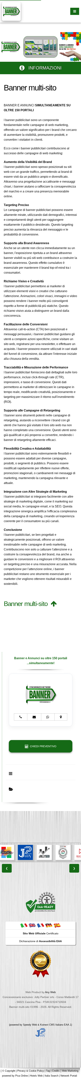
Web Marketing (70, 1070)
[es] (57, 925)
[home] (11, 11)
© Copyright (8, 1070)
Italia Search (51, 1075)
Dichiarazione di (40, 941)
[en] (32, 925)
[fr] (40, 925)
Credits (56, 1070)
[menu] (74, 11)
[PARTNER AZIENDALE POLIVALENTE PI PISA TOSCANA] (24, 852)
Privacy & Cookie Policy (30, 1070)
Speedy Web (30, 1024)
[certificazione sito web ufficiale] (40, 963)
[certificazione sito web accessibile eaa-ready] (40, 902)
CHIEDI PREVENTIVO (42, 746)
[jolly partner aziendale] (40, 1032)
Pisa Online (21, 1075)
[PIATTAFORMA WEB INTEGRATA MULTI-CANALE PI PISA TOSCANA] (62, 852)
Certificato (40, 933)
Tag (48, 1070)
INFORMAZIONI (43, 67)
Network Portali (68, 1075)
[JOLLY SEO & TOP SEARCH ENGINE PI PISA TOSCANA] (43, 852)
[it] (24, 925)
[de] (49, 925)
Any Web (50, 992)
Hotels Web (36, 1075)
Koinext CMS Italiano (52, 1024)
